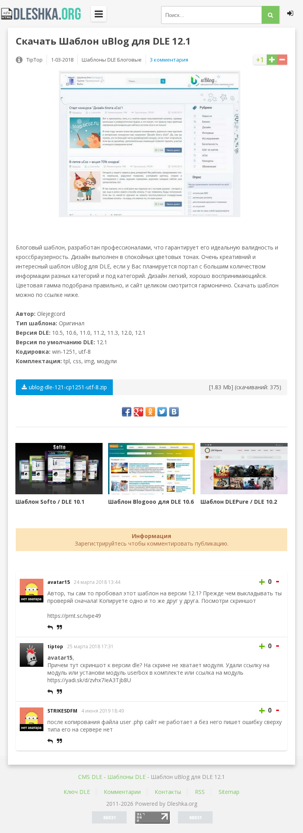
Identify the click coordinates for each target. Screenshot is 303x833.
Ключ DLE (77, 791)
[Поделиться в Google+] (138, 411)
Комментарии (122, 791)
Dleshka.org (45, 14)
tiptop (55, 646)
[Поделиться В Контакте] (174, 411)
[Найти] (270, 15)
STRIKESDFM (62, 710)
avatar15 (58, 582)
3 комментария (169, 59)
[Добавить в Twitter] (162, 411)
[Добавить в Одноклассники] (150, 411)
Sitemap (229, 791)
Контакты (168, 791)
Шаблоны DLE (126, 776)
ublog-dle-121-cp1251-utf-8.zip (68, 387)
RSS (200, 791)
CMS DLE (90, 776)
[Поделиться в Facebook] (126, 411)
